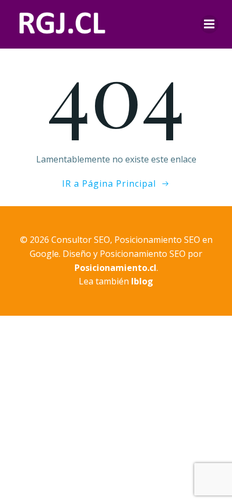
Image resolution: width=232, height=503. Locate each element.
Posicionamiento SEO (143, 254)
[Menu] (209, 24)
